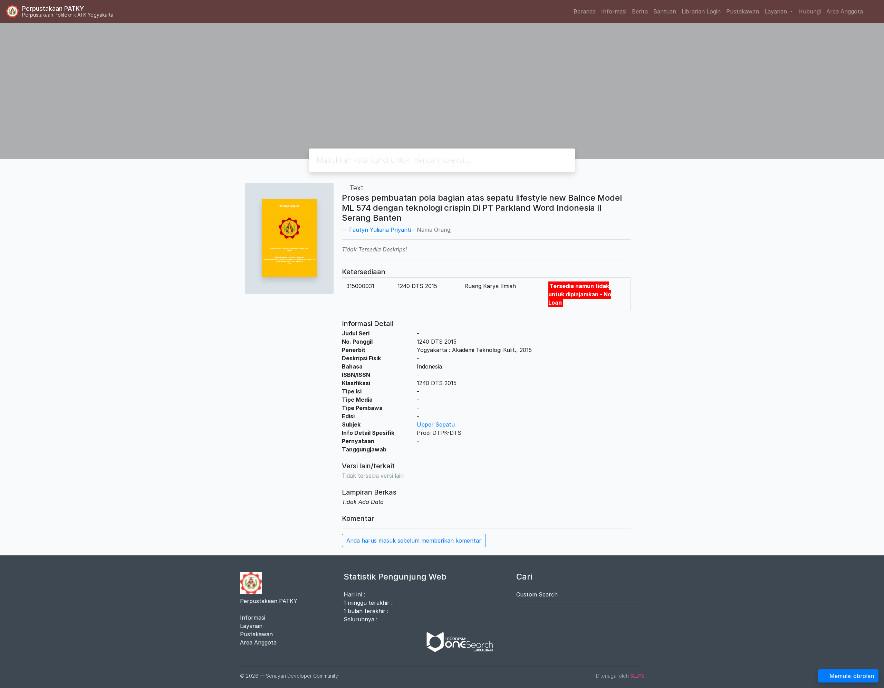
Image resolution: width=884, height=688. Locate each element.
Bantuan (664, 11)
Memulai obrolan (851, 675)
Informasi (613, 11)
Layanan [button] (777, 11)
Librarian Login (701, 11)
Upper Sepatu (436, 424)
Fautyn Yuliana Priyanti (380, 229)
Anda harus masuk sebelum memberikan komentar (413, 540)
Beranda (585, 11)
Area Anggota (844, 11)
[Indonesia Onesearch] (456, 641)
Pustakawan (742, 11)
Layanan (251, 625)
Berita (640, 11)
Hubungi (809, 11)
